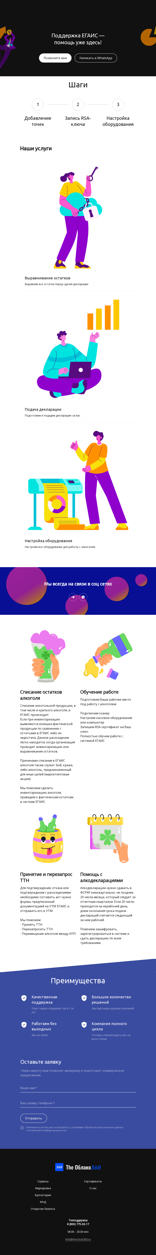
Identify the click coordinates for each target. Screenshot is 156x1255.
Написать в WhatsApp (96, 58)
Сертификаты (93, 1181)
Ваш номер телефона (36, 1103)
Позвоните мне (55, 58)
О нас (93, 1188)
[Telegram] (73, 597)
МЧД (43, 1202)
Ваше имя (27, 1088)
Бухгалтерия (43, 1195)
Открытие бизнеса (43, 1209)
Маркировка (43, 1188)
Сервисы (43, 1181)
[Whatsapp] (83, 597)
